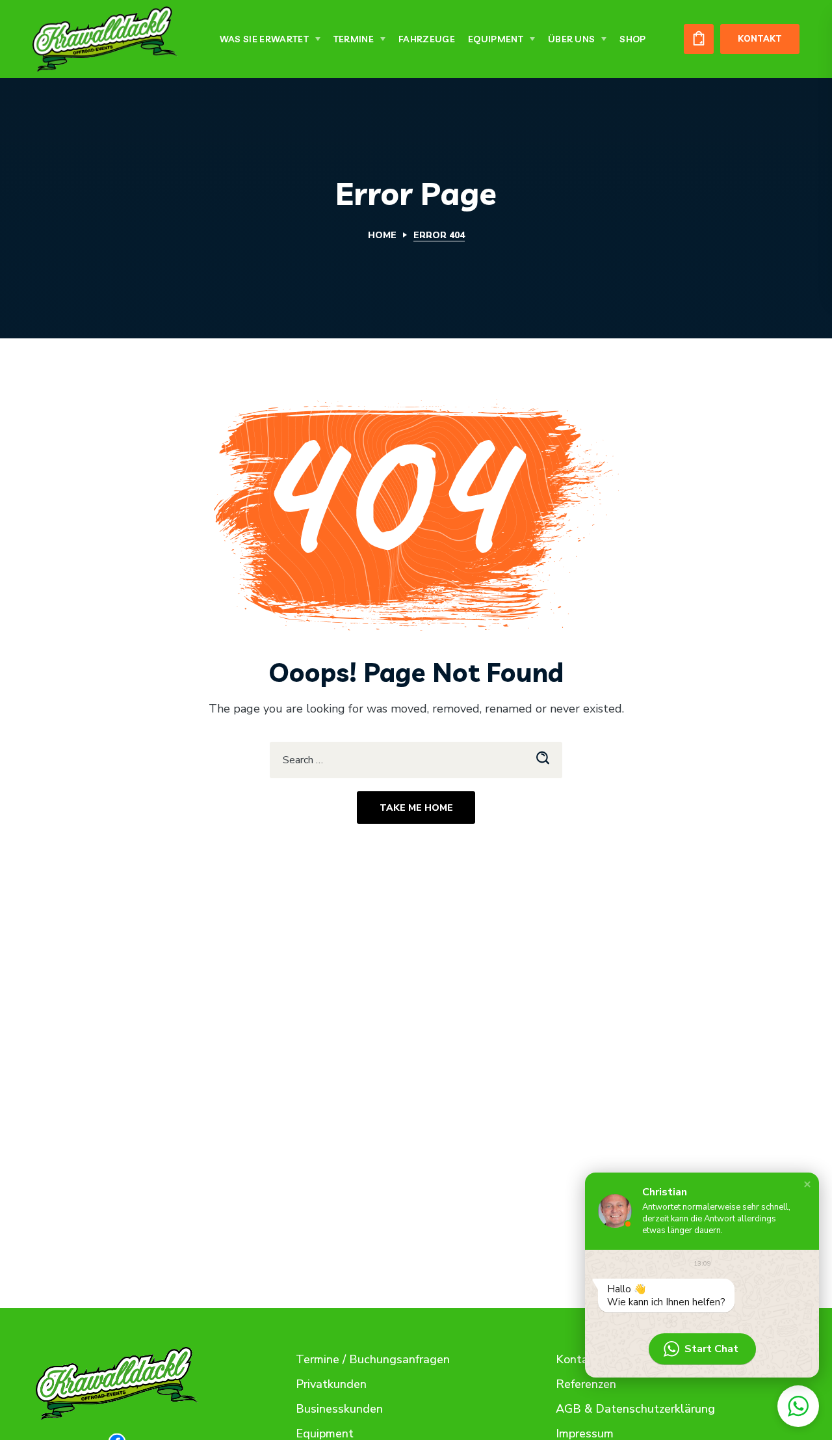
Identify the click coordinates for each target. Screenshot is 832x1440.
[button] (699, 39)
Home (382, 235)
